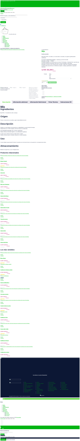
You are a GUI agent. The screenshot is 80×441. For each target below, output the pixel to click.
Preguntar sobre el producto (47, 87)
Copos (25, 388)
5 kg (50, 77)
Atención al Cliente (52, 383)
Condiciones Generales (53, 389)
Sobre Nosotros (51, 382)
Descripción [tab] (6, 102)
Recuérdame (4, 19)
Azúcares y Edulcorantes (28, 385)
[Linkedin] (41, 372)
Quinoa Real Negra (4, 196)
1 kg (50, 75)
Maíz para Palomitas (4, 184)
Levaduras (38, 385)
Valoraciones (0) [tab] (66, 102)
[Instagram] (21, 372)
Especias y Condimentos (28, 389)
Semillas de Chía (4, 317)
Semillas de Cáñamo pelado (6, 269)
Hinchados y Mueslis (40, 383)
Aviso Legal (51, 385)
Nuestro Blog (51, 384)
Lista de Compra (64, 384)
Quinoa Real (3, 230)
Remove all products (10, 439)
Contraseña (2, 17)
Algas (25, 382)
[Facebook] (1, 372)
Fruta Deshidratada (27, 390)
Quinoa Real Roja (4, 242)
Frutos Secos (26, 391)
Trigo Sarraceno (4, 219)
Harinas (38, 382)
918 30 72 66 (2, 12)
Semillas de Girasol (4, 340)
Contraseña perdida (64, 389)
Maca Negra (3, 258)
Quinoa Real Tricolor (4, 207)
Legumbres (38, 384)
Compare (3, 439)
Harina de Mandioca (4, 282)
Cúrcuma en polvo (4, 294)
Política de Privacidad (52, 388)
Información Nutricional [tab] (38, 102)
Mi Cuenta (63, 382)
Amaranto (2, 172)
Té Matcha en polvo (4, 352)
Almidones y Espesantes (28, 383)
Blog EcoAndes (51, 390)
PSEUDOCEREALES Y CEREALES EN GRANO (10, 48)
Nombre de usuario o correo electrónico (7, 15)
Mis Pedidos (63, 383)
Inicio (1, 48)
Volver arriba (2, 435)
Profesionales (63, 385)
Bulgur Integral (3, 161)
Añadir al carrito (52, 82)
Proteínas (38, 388)
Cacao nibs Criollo (4, 329)
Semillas (38, 391)
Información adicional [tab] (20, 102)
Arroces (25, 384)
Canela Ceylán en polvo (5, 305)
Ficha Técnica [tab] (53, 102)
